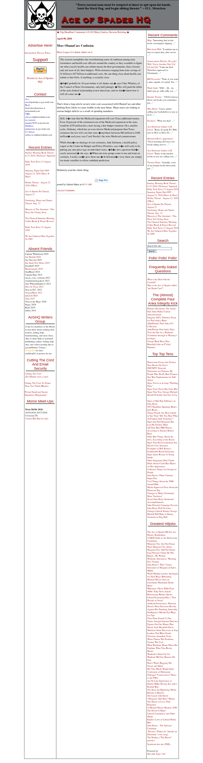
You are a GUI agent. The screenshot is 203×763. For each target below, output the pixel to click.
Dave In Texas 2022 (34, 286)
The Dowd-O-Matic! (156, 710)
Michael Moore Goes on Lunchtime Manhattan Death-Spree (160, 582)
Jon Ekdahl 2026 (33, 256)
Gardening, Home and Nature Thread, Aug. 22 (38, 202)
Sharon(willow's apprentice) (160, 138)
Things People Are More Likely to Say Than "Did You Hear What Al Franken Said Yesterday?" (162, 415)
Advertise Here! (40, 45)
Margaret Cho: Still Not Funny (161, 549)
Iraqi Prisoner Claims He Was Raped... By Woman (160, 554)
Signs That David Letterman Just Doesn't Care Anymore (162, 444)
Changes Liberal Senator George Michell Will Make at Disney (162, 512)
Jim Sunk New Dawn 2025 (37, 262)
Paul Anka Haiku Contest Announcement (158, 313)
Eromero (151, 120)
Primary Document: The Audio (161, 308)
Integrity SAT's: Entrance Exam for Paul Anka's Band (161, 319)
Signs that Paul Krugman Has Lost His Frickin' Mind (160, 423)
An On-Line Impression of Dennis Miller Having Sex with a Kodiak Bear (162, 683)
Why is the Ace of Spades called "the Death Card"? (162, 287)
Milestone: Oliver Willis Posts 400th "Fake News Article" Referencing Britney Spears (160, 591)
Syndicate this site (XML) (159, 744)
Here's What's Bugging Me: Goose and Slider (159, 664)
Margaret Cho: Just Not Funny (161, 543)
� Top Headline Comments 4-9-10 (74, 32)
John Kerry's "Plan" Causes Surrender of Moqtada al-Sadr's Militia (161, 567)
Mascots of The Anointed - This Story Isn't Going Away (39, 211)
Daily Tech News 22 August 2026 (162, 227)
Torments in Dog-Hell (157, 516)
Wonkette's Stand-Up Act (158, 653)
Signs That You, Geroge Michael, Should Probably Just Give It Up (162, 393)
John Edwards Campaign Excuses (162, 505)
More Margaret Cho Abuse (159, 546)
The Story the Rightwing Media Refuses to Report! (161, 691)
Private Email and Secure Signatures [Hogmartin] (36, 393)
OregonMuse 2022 (33, 292)
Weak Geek (152, 87)
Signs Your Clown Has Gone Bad (162, 388)
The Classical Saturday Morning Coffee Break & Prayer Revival (40, 220)
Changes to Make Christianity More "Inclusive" (160, 495)
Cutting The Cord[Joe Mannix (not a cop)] (36, 375)
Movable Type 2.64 (156, 753)
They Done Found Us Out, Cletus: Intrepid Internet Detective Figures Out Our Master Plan (162, 621)
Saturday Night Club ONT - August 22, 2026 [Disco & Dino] (38, 173)
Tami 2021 (30, 298)
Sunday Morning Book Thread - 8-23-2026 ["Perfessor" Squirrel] (40, 154)
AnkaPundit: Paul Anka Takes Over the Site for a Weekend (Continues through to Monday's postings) (162, 334)
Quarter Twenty (154, 96)
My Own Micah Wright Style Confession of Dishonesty (160, 670)
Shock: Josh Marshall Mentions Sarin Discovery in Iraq (162, 629)
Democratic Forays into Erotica (161, 362)
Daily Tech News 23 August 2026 (162, 189)
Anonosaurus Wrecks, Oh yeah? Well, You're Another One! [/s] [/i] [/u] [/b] (162, 64)
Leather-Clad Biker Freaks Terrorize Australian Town (159, 635)
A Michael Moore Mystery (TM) (162, 707)
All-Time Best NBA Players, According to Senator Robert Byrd (160, 430)
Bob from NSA (154, 49)
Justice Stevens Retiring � (115, 32)
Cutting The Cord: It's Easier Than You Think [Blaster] (38, 384)
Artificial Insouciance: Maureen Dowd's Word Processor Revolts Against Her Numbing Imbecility (162, 606)
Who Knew (152, 108)
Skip (149, 40)
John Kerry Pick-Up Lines (159, 507)
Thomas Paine (153, 162)
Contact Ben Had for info (36, 418)
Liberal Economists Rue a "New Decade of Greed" (161, 599)
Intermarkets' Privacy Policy (38, 52)
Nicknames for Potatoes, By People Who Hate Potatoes (162, 372)
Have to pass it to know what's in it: (75, 52)
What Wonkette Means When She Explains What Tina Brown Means (162, 647)
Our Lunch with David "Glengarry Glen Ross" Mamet (161, 697)
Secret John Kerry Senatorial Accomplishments (160, 501)
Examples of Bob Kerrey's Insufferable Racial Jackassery (160, 450)
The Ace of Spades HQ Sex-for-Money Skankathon (162, 533)
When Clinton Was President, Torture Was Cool (160, 640)
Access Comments (66, 190)
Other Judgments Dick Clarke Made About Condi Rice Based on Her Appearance (161, 463)
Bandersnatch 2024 (34, 268)
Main (97, 32)
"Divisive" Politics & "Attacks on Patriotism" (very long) (162, 733)
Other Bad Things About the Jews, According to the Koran (160, 438)
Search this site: (154, 245)
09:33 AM (87, 184)
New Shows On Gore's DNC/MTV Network (157, 366)
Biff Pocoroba (153, 78)
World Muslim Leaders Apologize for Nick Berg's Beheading (162, 575)
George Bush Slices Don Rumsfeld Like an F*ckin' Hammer (159, 344)
